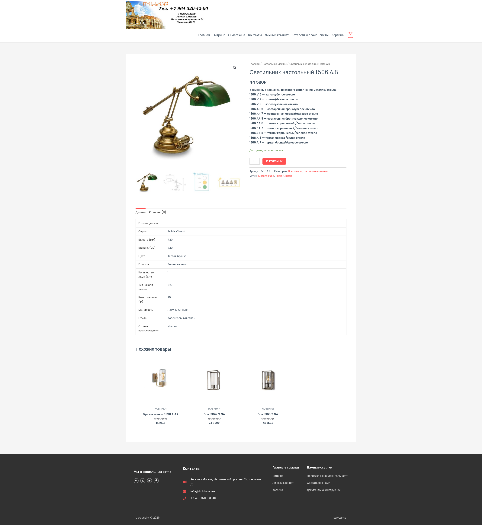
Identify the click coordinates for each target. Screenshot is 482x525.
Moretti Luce (266, 176)
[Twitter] (149, 480)
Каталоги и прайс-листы (310, 35)
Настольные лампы (274, 64)
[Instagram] (142, 480)
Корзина (338, 35)
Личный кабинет (277, 35)
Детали (141, 212)
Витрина (219, 35)
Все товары (295, 171)
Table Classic (283, 176)
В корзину (274, 161)
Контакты (255, 35)
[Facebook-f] (156, 480)
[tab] (141, 212)
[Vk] (136, 480)
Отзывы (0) (157, 212)
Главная (204, 35)
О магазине (236, 35)
